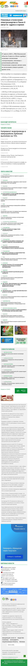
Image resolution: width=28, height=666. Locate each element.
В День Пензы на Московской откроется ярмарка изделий (13, 200)
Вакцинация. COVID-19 (9, 638)
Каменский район (8, 369)
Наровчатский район (8, 358)
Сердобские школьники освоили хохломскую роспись (12, 354)
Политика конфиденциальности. (10, 657)
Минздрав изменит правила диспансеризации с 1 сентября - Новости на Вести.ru (8, 569)
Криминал (5, 180)
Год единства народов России (10, 192)
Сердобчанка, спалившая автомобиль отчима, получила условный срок (12, 235)
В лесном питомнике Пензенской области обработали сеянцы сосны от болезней (14, 297)
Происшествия (6, 174)
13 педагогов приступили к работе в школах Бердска (8, 584)
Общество (5, 186)
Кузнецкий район (8, 381)
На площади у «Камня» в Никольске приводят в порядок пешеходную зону (13, 378)
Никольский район (8, 375)
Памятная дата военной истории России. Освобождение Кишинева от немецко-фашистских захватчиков (13, 304)
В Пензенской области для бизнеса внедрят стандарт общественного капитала (14, 188)
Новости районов (7, 349)
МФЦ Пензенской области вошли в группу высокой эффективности (13, 322)
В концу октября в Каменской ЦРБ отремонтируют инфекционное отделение (13, 372)
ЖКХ (4, 203)
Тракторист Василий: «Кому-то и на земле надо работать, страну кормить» (13, 366)
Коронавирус (14, 640)
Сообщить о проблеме (14, 556)
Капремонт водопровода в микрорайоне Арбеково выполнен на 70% (13, 206)
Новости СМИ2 (5, 124)
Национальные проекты (10, 642)
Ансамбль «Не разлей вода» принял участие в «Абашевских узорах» (12, 384)
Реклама (22, 642)
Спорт (4, 209)
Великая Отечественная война (10, 308)
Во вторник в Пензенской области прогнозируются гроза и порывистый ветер (14, 662)
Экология (5, 294)
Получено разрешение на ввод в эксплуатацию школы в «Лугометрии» (12, 218)
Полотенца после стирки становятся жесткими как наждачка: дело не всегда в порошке (7, 575)
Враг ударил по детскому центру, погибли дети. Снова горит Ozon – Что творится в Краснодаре (9, 579)
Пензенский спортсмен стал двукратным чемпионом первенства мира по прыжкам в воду (14, 212)
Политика (5, 640)
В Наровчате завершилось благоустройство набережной (12, 360)
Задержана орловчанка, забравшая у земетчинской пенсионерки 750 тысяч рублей (13, 182)
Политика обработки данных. (9, 659)
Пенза (24, 10)
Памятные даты (6, 300)
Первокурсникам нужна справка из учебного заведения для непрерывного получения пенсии (12, 316)
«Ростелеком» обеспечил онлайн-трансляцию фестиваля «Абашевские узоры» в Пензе (12, 224)
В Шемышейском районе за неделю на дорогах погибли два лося (12, 176)
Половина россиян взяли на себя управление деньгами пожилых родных (12, 278)
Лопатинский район (8, 363)
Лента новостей (6, 171)
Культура (5, 289)
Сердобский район (8, 352)
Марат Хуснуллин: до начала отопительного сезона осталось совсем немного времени (13, 259)
